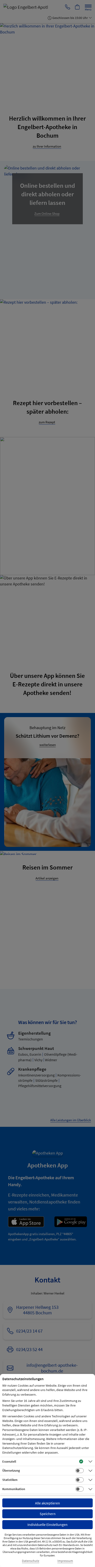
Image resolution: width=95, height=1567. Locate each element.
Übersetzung (11, 1470)
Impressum (65, 1561)
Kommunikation (13, 1489)
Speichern (48, 1513)
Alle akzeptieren (47, 1503)
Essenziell (9, 1461)
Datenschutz (30, 1561)
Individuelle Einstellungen (47, 1524)
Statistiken (10, 1480)
